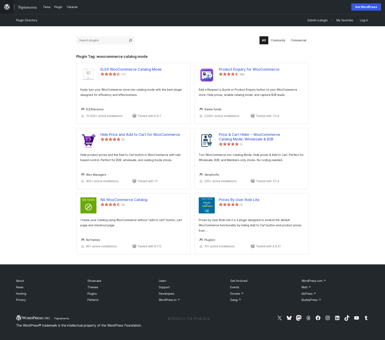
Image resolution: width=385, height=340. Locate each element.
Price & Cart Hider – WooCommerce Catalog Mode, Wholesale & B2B (249, 136)
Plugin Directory (26, 20)
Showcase (94, 280)
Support (164, 287)
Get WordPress (366, 7)
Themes (92, 287)
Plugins (92, 293)
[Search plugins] (131, 40)
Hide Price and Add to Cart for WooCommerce (140, 134)
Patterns (93, 299)
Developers (166, 293)
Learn (162, 280)
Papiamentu (61, 318)
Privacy (21, 299)
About (20, 280)
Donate (236, 293)
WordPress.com (314, 280)
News (19, 287)
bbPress (309, 293)
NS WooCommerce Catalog (123, 200)
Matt (306, 287)
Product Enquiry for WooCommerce (249, 69)
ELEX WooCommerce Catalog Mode (131, 69)
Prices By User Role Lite (239, 200)
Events (234, 287)
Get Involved (238, 280)
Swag (235, 299)
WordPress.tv (169, 299)
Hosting (21, 293)
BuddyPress (311, 299)
